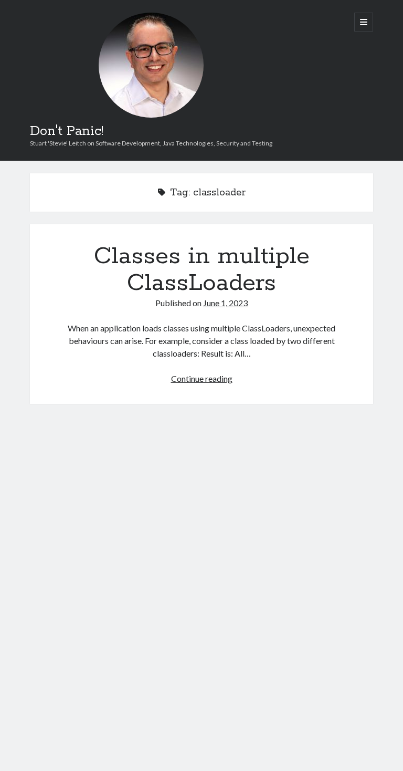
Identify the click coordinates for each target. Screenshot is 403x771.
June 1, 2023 (225, 303)
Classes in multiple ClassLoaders (202, 269)
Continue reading (201, 378)
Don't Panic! (66, 131)
